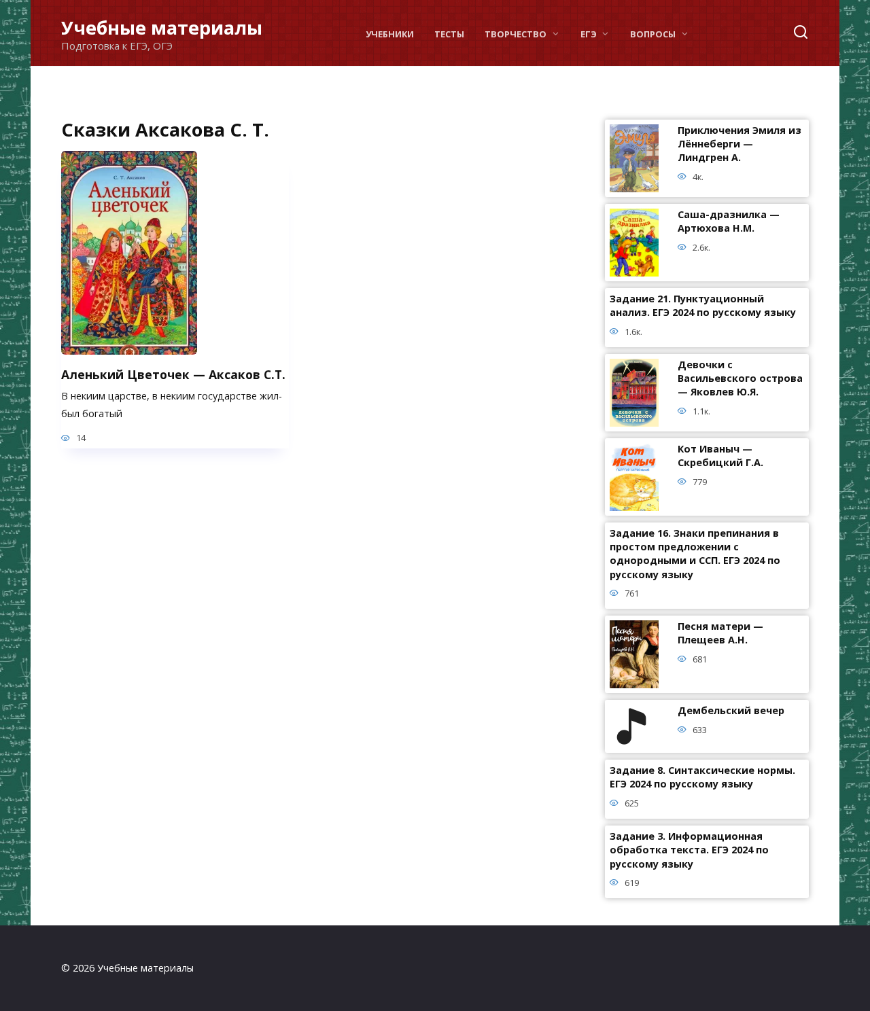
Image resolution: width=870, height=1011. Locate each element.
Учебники (390, 34)
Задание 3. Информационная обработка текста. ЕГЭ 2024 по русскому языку (689, 850)
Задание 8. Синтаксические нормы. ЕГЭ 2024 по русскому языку (702, 777)
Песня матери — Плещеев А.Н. (720, 633)
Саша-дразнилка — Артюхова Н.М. (729, 222)
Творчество (515, 34)
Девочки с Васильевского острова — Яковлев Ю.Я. (740, 379)
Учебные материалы (161, 27)
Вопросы (653, 34)
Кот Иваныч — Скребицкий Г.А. (720, 456)
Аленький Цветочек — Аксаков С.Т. (173, 374)
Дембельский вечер (731, 711)
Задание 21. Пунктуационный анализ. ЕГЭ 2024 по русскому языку (703, 306)
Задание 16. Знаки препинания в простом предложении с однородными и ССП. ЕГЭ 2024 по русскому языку (695, 554)
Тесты (449, 34)
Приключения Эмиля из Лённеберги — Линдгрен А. (739, 144)
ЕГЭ (588, 34)
